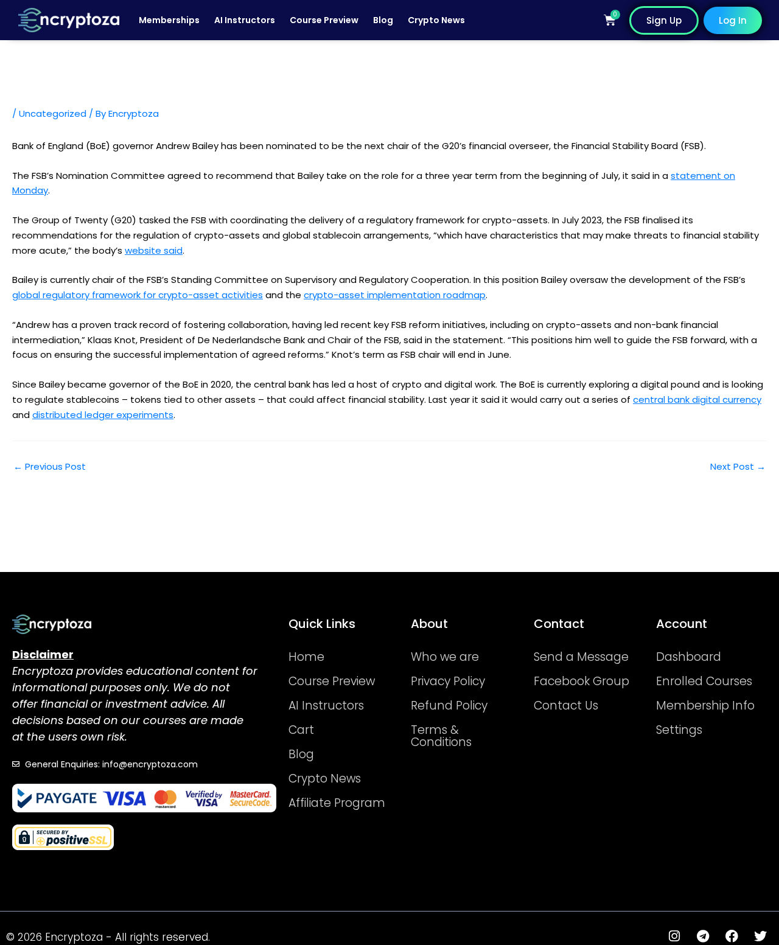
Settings (679, 730)
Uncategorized (52, 113)
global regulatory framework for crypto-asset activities (137, 294)
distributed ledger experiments (102, 414)
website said (154, 250)
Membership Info (705, 705)
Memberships (169, 20)
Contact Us (566, 705)
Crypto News (436, 20)
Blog (383, 20)
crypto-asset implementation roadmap (395, 294)
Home (306, 657)
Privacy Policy (448, 681)
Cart (301, 730)
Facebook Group (581, 681)
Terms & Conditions (441, 736)
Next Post (738, 466)
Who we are (445, 657)
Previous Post (49, 466)
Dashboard (688, 657)
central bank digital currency (697, 399)
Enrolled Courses (704, 681)
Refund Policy (449, 705)
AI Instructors (244, 20)
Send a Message (581, 657)
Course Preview (324, 20)
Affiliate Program (336, 803)
